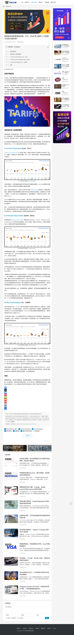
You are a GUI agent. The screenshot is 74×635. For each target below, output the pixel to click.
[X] (27, 390)
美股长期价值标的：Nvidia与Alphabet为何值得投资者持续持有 (34, 502)
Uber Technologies (13, 302)
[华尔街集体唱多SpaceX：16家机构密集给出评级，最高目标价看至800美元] (57, 106)
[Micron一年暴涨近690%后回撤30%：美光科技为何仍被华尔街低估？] (57, 66)
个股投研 (37, 628)
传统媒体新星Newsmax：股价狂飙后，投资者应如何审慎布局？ (35, 474)
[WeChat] (27, 397)
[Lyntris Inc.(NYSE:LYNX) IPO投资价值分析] (57, 59)
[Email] (27, 404)
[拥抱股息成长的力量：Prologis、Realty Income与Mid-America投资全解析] (11, 490)
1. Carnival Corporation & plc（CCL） (19, 57)
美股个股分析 (34, 2)
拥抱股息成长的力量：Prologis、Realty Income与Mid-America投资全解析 (32, 488)
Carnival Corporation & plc (11, 152)
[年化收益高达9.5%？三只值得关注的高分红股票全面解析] (11, 575)
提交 (47, 617)
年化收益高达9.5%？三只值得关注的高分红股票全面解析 (34, 573)
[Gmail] (27, 401)
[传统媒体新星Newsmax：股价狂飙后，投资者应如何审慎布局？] (11, 476)
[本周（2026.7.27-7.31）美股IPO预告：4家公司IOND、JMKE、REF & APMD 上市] (57, 79)
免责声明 (13, 421)
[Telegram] (27, 392)
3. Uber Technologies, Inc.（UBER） (19, 62)
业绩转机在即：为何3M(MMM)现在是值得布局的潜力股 (35, 516)
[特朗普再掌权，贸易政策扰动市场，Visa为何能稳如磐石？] (11, 547)
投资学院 (37, 431)
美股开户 (41, 2)
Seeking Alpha (32, 181)
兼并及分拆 (53, 2)
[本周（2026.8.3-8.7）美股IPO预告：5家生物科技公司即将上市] (57, 73)
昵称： (8, 615)
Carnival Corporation (14, 148)
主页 (22, 2)
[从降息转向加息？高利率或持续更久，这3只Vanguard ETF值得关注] (57, 46)
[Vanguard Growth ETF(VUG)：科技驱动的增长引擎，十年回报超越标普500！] (11, 590)
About (54, 628)
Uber (17, 306)
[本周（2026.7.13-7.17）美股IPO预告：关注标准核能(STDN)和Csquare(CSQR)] (57, 93)
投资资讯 (27, 2)
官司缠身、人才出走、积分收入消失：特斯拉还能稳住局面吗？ (35, 559)
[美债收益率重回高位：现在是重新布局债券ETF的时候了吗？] (57, 53)
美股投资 (43, 628)
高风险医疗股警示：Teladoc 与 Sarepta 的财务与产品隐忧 (34, 531)
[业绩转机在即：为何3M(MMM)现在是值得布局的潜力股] (11, 518)
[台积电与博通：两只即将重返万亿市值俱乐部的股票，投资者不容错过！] (11, 462)
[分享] (27, 408)
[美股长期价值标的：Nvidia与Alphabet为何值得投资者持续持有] (11, 504)
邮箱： (23, 615)
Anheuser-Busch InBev (14, 216)
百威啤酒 (17, 431)
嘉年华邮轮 (8, 431)
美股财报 (47, 2)
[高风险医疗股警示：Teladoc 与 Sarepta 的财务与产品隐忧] (11, 533)
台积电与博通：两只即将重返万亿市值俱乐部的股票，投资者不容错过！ (35, 460)
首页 (4, 6)
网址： (38, 615)
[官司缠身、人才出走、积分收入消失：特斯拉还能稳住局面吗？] (11, 561)
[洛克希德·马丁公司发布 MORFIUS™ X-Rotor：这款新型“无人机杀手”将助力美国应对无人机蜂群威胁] (57, 86)
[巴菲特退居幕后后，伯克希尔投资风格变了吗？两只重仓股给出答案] (57, 100)
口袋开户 (49, 628)
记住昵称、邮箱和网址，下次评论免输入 (15, 618)
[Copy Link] (27, 406)
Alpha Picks (35, 189)
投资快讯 (25, 628)
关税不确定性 (13, 51)
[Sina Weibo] (27, 395)
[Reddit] (27, 399)
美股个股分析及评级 (27, 431)
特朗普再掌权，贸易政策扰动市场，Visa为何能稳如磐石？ (35, 545)
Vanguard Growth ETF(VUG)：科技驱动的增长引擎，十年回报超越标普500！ (34, 588)
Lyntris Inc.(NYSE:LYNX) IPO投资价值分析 (66, 59)
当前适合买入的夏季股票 (15, 54)
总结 (11, 65)
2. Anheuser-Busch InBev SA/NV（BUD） (20, 59)
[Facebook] (27, 388)
